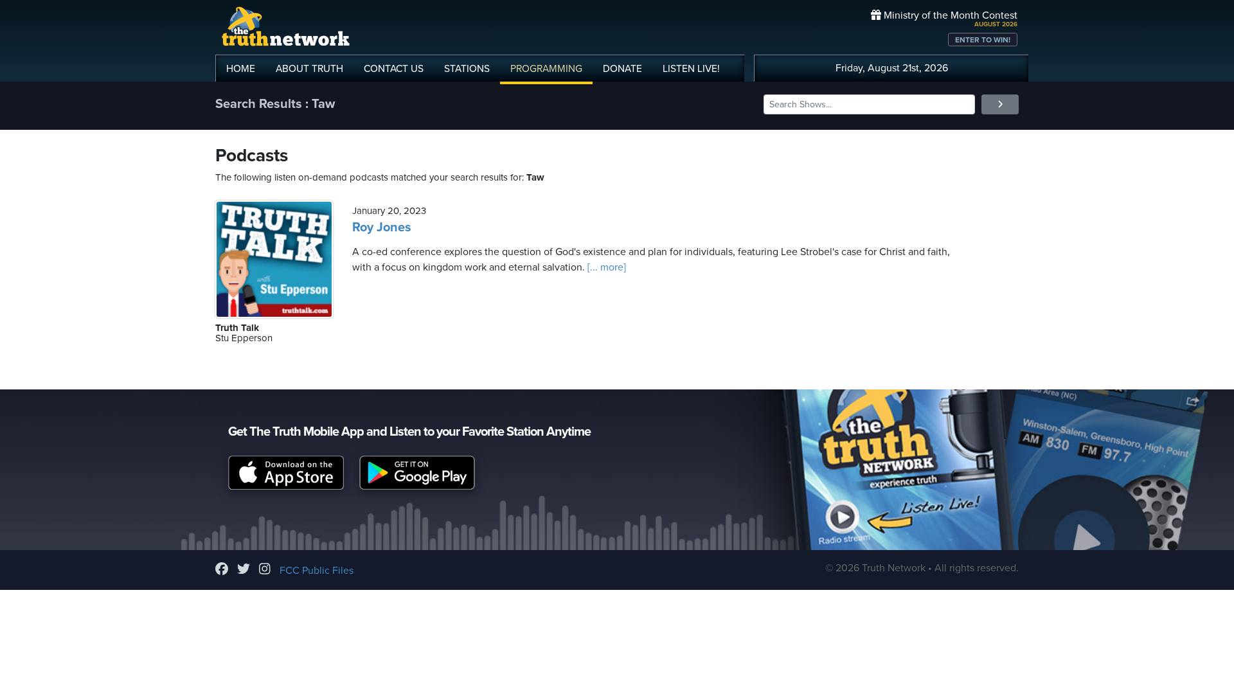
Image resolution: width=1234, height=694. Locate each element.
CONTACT (394, 69)
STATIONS (467, 69)
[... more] (605, 267)
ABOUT (309, 69)
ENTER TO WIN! (982, 39)
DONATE (622, 69)
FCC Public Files (316, 570)
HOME (240, 69)
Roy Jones (381, 227)
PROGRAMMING (546, 69)
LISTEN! (691, 69)
